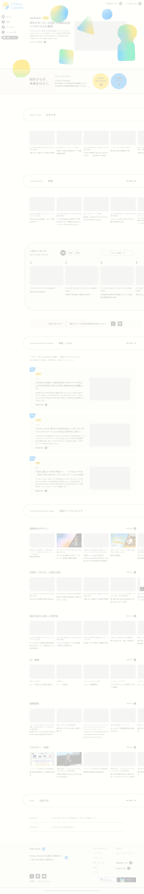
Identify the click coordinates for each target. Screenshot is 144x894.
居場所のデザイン (39, 528)
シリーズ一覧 (97, 853)
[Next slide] (131, 35)
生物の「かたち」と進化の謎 (45, 572)
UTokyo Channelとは (99, 848)
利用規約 (32, 881)
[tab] (119, 53)
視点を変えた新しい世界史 (44, 616)
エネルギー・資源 (39, 747)
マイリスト (96, 872)
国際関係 (34, 703)
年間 (77, 253)
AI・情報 (34, 659)
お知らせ (95, 867)
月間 (70, 253)
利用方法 (118, 848)
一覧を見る (129, 181)
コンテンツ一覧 (97, 858)
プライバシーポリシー (44, 881)
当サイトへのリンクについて (125, 853)
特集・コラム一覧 (98, 863)
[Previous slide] (25, 35)
